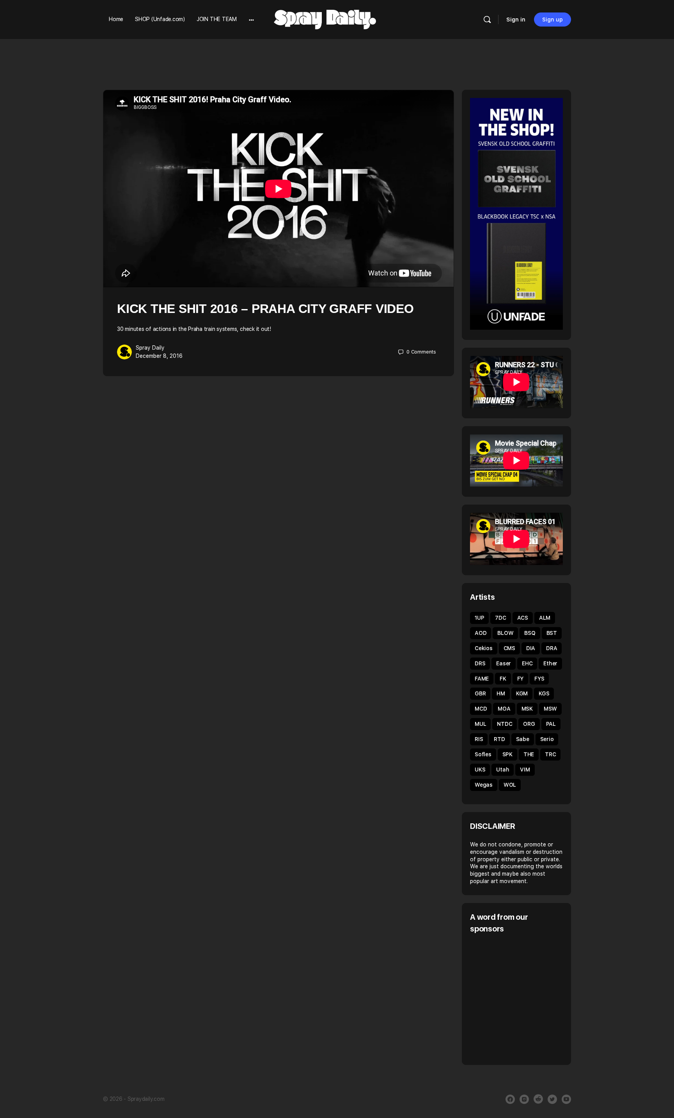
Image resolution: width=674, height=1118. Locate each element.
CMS (509, 648)
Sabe (522, 739)
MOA (504, 709)
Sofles (483, 754)
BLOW (505, 633)
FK (503, 678)
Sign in (515, 19)
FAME (482, 678)
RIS (479, 739)
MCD (481, 709)
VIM (525, 769)
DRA (551, 648)
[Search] (487, 19)
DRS (480, 663)
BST (551, 633)
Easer (503, 663)
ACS (522, 618)
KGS (544, 693)
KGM (522, 693)
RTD (499, 739)
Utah (502, 769)
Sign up (552, 19)
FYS (539, 678)
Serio (547, 739)
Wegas (484, 785)
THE (528, 754)
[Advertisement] (535, 998)
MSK (527, 709)
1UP (479, 618)
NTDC (504, 724)
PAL (551, 724)
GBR (480, 693)
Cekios (484, 648)
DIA (530, 648)
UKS (480, 769)
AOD (480, 633)
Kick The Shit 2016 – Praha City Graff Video (265, 309)
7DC (500, 618)
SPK (507, 754)
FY (520, 678)
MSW (550, 709)
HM (501, 693)
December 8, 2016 (159, 356)
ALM (544, 618)
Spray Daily (150, 348)
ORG (529, 724)
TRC (550, 754)
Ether (550, 663)
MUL (480, 724)
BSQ (529, 633)
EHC (527, 663)
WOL (510, 785)
